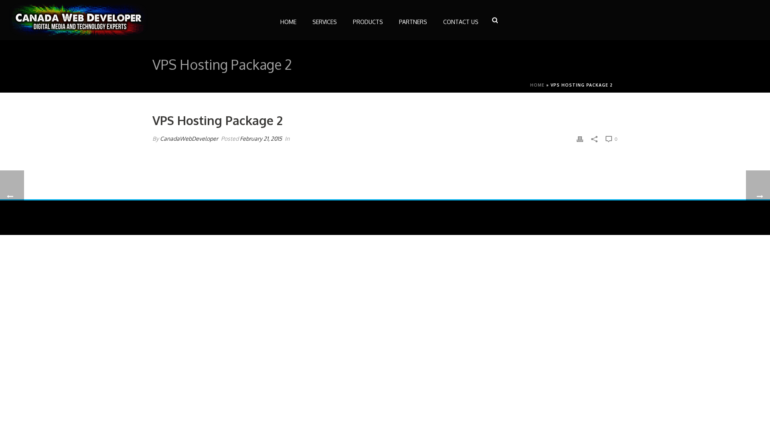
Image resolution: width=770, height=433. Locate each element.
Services (324, 21)
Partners (413, 21)
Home (288, 21)
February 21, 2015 (261, 138)
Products (368, 21)
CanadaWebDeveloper (189, 138)
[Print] (580, 138)
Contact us (460, 21)
